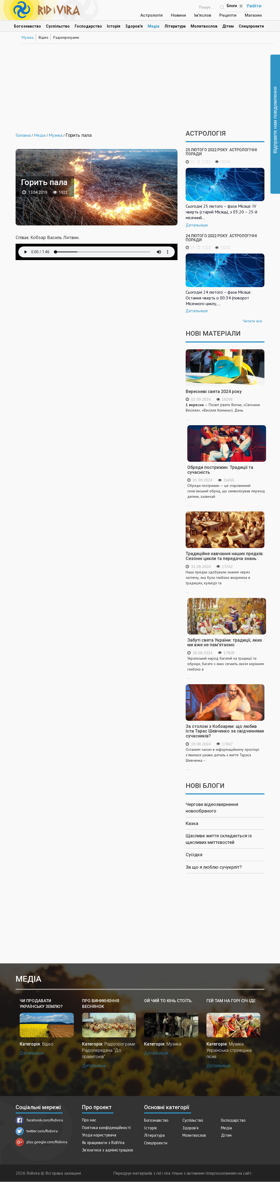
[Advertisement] (140, 83)
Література (175, 26)
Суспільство (58, 26)
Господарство (88, 26)
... (223, 411)
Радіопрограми (66, 37)
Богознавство (27, 26)
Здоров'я (134, 26)
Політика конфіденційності (106, 1127)
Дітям (228, 26)
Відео (43, 37)
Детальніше (197, 225)
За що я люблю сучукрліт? (214, 867)
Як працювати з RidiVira (103, 1142)
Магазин (253, 15)
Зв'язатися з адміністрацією (107, 1150)
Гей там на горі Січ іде (230, 1000)
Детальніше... (33, 1053)
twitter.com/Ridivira (42, 1131)
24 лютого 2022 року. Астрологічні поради (221, 238)
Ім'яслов (202, 15)
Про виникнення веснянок (100, 1003)
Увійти (253, 5)
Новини (178, 15)
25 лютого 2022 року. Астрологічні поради (221, 152)
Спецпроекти (251, 26)
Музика (28, 37)
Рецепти (228, 15)
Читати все (252, 321)
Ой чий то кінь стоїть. (168, 1000)
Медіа (153, 26)
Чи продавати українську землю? (41, 1003)
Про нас (89, 1120)
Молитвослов (204, 26)
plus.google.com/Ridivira (47, 1141)
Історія (113, 26)
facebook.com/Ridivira (45, 1120)
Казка (192, 823)
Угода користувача (99, 1135)
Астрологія (151, 15)
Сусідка (194, 854)
